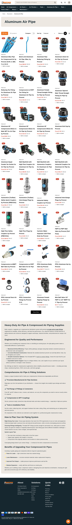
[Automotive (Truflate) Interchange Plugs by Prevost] (27, 185)
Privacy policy (48, 496)
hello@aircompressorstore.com (25, 492)
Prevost (3, 54)
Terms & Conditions (49, 494)
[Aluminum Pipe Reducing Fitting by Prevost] (45, 45)
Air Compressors (35, 486)
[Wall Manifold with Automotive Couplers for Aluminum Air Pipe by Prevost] (45, 150)
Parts (32, 496)
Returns (47, 492)
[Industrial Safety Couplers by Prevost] (45, 187)
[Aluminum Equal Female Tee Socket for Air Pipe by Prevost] (9, 150)
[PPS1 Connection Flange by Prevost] (27, 285)
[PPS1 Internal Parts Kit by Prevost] (9, 285)
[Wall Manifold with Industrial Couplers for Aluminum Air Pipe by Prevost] (63, 150)
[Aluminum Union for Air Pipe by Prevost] (63, 45)
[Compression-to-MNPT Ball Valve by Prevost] (9, 252)
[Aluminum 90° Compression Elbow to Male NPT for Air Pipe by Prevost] (9, 114)
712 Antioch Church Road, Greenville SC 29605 (22, 488)
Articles (33, 499)
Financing (47, 488)
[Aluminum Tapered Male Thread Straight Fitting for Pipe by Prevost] (63, 78)
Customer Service (49, 502)
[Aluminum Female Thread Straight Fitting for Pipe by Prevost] (45, 78)
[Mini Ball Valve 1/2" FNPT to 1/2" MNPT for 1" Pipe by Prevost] (63, 285)
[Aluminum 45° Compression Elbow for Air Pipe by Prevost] (45, 114)
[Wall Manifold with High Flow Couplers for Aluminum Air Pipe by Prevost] (27, 150)
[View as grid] (65, 33)
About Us (47, 490)
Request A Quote (49, 504)
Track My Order (48, 506)
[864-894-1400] (61, 2)
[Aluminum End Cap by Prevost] (63, 114)
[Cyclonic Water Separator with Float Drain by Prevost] (45, 219)
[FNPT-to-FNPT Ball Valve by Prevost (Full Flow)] (63, 218)
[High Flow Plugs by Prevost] (27, 219)
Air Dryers (33, 490)
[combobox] (36, 2)
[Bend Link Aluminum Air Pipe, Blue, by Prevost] (27, 45)
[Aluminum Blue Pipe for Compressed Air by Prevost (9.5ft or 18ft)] (9, 45)
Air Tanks (33, 492)
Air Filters (33, 488)
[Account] (65, 2)
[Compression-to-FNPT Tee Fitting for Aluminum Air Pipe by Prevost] (27, 78)
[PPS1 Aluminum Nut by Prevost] (63, 252)
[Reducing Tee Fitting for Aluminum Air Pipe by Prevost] (9, 78)
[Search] (55, 2)
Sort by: (39, 33)
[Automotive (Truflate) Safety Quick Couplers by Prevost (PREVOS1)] (9, 185)
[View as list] (69, 33)
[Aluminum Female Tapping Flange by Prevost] (45, 285)
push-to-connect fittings (43, 356)
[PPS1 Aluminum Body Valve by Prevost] (45, 252)
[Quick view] (15, 40)
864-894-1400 (21, 494)
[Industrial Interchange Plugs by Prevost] (63, 185)
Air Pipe (33, 494)
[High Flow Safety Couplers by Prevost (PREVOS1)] (9, 219)
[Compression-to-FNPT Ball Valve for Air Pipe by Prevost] (27, 252)
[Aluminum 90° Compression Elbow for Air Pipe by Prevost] (27, 114)
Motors (33, 497)
